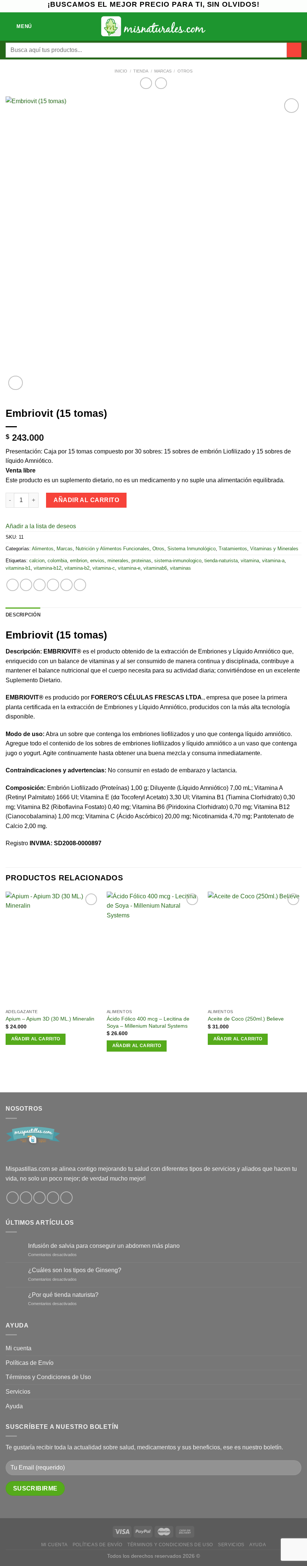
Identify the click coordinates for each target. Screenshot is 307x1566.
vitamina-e (129, 568)
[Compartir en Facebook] (26, 585)
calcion (37, 560)
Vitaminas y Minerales (274, 548)
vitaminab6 (155, 568)
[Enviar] (294, 50)
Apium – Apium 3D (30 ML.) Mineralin (50, 1019)
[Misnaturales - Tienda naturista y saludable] (154, 26)
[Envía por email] (53, 585)
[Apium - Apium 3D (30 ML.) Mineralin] (52, 948)
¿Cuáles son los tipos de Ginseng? (74, 1270)
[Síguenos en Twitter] (39, 1197)
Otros (184, 71)
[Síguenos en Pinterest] (53, 1197)
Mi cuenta (18, 1348)
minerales (117, 560)
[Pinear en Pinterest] (66, 585)
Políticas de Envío (30, 1363)
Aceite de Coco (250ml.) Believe (246, 1019)
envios (97, 560)
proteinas (141, 560)
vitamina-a (273, 560)
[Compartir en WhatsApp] (12, 585)
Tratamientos (233, 548)
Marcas (162, 71)
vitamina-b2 (76, 568)
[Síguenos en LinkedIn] (66, 1197)
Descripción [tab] (23, 615)
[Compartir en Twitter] (39, 585)
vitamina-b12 (47, 568)
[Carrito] (297, 26)
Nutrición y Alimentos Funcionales (112, 548)
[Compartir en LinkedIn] (80, 585)
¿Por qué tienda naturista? (63, 1295)
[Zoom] (15, 383)
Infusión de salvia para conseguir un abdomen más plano (104, 1246)
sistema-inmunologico (177, 560)
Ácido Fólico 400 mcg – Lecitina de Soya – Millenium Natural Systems (148, 1022)
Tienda (140, 71)
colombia (57, 560)
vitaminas (180, 568)
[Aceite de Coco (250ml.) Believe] (254, 948)
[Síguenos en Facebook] (12, 1197)
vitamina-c (103, 568)
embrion (78, 560)
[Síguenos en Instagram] (26, 1197)
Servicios (18, 1391)
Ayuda (14, 1406)
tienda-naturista (221, 560)
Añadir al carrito (86, 500)
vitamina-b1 (18, 568)
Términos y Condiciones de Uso (48, 1377)
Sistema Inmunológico (191, 548)
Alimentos (43, 548)
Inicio (121, 71)
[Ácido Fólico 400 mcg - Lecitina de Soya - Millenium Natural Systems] (153, 948)
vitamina (250, 560)
